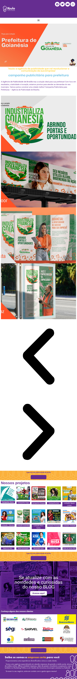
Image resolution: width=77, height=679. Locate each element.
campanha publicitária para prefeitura (38, 75)
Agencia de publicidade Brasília (38, 472)
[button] (38, 20)
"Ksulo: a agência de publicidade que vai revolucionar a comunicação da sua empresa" (38, 69)
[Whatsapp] (72, 4)
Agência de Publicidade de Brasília (18, 81)
